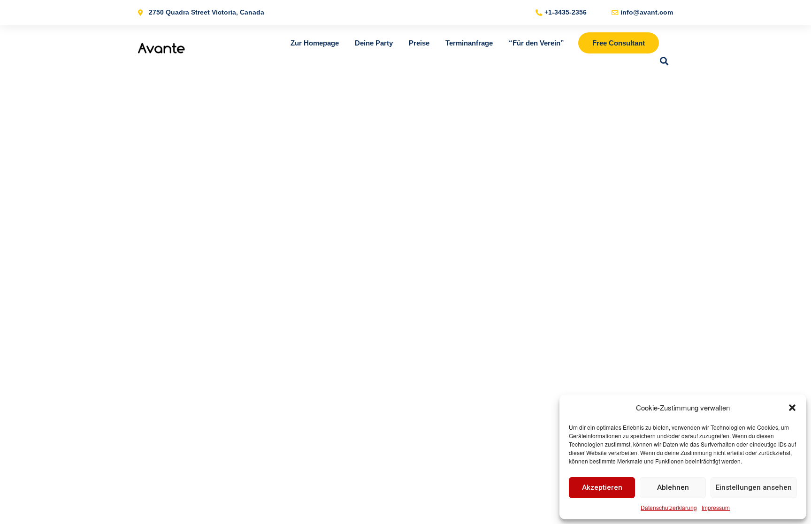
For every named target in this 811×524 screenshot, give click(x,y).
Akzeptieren (602, 487)
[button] (792, 407)
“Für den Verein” (536, 43)
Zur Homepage (315, 43)
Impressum (716, 507)
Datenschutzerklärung (669, 507)
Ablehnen (673, 487)
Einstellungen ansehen (754, 487)
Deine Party (374, 43)
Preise (419, 43)
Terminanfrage (469, 43)
